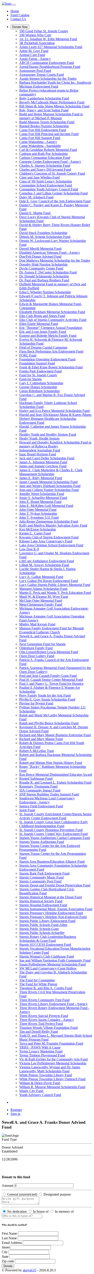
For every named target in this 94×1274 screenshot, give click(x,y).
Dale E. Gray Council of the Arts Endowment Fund (55, 201)
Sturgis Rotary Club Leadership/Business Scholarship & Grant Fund (47, 938)
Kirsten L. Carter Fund (35, 533)
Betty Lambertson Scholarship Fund (44, 98)
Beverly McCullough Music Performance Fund (51, 102)
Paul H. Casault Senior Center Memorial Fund (51, 679)
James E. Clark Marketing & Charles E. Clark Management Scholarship (50, 472)
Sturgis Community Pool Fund (40, 881)
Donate (7, 1266)
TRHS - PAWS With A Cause (40, 1047)
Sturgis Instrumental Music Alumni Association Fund (55, 909)
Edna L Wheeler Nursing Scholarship (45, 292)
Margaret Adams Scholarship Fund (43, 589)
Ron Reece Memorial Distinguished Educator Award (55, 774)
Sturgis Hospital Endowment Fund (43, 905)
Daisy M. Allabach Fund (36, 197)
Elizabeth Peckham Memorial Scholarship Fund (52, 312)
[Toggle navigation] (14, 4)
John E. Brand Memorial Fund (40, 502)
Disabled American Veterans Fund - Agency (49, 252)
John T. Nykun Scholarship (38, 513)
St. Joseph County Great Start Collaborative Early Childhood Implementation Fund (53, 824)
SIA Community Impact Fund (39, 790)
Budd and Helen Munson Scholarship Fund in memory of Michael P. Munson (51, 116)
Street (6, 1247)
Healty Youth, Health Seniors (39, 438)
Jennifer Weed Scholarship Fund (41, 494)
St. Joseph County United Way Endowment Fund (53, 834)
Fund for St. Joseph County (38, 375)
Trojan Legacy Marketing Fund (41, 1051)
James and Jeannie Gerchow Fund (42, 466)
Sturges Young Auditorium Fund (41, 842)
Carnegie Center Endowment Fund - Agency (50, 161)
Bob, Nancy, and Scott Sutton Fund (43, 110)
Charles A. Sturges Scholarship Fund (44, 165)
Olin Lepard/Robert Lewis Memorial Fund (48, 652)
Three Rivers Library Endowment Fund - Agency (53, 1004)
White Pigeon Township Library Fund (45, 1075)
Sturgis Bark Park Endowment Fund (44, 873)
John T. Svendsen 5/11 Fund (39, 517)
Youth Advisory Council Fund (40, 1095)
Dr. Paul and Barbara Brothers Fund (44, 280)
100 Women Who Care (35, 35)
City (5, 1252)
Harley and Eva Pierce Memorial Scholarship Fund (54, 411)
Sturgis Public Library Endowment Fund (47, 921)
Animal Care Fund (32, 55)
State (5, 1256)
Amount (7, 1185)
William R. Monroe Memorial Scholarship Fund (52, 1087)
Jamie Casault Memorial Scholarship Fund (48, 482)
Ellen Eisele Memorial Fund (38, 324)
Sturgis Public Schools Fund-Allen (43, 925)
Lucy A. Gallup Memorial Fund (41, 577)
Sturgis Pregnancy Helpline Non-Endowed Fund (53, 917)
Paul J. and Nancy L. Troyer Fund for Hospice (51, 683)
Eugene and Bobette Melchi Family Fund (47, 335)
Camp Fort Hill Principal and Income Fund (48, 134)
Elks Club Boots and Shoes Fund (42, 316)
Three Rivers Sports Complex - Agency (46, 1020)
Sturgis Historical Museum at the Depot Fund (50, 897)
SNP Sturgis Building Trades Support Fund (49, 794)
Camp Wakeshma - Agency (38, 142)
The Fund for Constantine (37, 980)
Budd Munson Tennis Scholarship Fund (46, 122)
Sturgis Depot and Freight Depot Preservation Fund (54, 885)
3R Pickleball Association (37, 43)
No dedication (17, 1211)
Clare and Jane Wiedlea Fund (39, 177)
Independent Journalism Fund (39, 450)
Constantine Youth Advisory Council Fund (48, 189)
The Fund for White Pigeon (38, 984)
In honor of (41, 1211)
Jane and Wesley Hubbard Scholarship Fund (49, 486)
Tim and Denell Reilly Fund (38, 1031)
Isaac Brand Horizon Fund (37, 454)
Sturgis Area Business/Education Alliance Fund (52, 861)
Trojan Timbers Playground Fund (42, 1055)
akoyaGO (29, 1270)
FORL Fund (27, 355)
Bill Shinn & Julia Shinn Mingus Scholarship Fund (54, 106)
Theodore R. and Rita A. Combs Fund (45, 988)
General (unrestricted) (22, 1194)
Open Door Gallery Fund (36, 656)
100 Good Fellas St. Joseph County (43, 31)
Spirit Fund (27, 810)
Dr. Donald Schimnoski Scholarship (44, 276)
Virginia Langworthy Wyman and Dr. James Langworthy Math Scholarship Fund (49, 1069)
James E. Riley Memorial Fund (40, 478)
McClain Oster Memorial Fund (40, 600)
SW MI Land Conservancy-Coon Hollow (48, 968)
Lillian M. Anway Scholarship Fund (44, 565)
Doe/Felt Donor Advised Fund (40, 256)
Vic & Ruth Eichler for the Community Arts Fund (53, 1059)
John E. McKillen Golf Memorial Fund (46, 505)
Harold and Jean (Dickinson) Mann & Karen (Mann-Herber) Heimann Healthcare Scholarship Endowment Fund (55, 418)
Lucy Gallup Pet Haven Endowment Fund (48, 581)
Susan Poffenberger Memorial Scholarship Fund (52, 964)
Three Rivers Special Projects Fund (43, 1016)
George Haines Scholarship (38, 387)
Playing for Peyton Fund (36, 703)
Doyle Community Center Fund (41, 268)
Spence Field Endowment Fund (41, 806)
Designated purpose (57, 1194)
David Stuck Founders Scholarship (43, 233)
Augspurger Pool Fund (35, 70)
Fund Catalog (19, 15)
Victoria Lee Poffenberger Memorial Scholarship (52, 1063)
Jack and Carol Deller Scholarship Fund (46, 458)
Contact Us (18, 19)
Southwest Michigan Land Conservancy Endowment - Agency (47, 800)
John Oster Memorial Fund (37, 509)
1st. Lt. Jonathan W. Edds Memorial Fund (48, 39)
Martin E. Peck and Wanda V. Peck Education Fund (55, 592)
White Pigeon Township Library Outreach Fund (52, 1079)
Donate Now (20, 27)
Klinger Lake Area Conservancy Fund (45, 541)
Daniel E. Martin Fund (34, 213)
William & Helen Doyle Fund (39, 1083)
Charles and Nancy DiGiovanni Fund (45, 169)
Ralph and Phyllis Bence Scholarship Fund (48, 723)
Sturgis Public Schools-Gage (39, 929)
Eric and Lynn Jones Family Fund (42, 331)
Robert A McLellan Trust (36, 751)
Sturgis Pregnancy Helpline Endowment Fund (51, 913)
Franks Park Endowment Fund (40, 371)
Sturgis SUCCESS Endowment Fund (45, 944)
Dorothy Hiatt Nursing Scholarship (43, 264)
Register (16, 1110)
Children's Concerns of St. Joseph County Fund (52, 173)
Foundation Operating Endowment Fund (47, 359)
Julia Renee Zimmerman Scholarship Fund (48, 521)
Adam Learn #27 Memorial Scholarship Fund (50, 47)
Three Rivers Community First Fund (44, 1000)
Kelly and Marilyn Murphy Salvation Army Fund (53, 525)
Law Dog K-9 (29, 549)
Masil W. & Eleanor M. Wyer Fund (43, 596)
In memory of (64, 1211)
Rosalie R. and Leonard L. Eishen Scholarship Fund (55, 782)
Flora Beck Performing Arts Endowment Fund (51, 351)
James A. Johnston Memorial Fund (43, 462)
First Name (9, 1233)
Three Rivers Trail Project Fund (41, 1024)
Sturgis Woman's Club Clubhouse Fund (46, 956)
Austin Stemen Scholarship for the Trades (48, 78)
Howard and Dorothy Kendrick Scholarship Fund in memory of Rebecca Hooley (55, 444)
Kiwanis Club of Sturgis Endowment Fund (48, 537)
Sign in (15, 1114)
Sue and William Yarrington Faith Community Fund (55, 960)
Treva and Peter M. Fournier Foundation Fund (51, 1043)
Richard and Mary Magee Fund (41, 739)
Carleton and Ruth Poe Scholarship (43, 154)
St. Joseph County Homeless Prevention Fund (51, 830)
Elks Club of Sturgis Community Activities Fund (52, 320)
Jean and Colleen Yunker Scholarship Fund (49, 490)
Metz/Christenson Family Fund (40, 604)
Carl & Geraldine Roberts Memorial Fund (48, 150)
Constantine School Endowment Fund (45, 185)
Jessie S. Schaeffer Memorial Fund (43, 498)
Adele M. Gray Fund (33, 51)
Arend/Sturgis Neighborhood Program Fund (49, 67)
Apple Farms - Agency (35, 59)
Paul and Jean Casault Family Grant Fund (48, 676)
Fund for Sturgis (30, 379)
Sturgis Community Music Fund (41, 877)
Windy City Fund (31, 1091)
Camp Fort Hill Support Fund (39, 138)
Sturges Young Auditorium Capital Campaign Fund (54, 838)
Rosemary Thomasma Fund (38, 786)
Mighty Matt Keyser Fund (37, 624)
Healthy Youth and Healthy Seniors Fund (47, 434)
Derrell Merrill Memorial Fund (40, 248)
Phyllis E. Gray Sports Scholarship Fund (47, 699)
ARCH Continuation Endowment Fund (46, 63)
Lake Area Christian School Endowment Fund (51, 545)
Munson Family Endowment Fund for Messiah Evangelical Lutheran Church (51, 630)
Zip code (8, 1261)
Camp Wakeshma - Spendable (40, 146)
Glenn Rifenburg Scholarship (39, 391)
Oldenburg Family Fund (36, 648)
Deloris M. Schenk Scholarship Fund (44, 237)
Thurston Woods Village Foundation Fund (48, 1027)
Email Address (12, 1243)
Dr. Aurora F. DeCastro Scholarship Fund (48, 272)
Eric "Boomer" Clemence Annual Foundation (50, 328)
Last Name (9, 1238)
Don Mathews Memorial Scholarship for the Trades (54, 260)
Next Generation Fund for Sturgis (42, 644)
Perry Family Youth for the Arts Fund (45, 695)
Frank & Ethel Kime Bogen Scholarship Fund (51, 367)
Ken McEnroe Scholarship (37, 529)
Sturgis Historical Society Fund (40, 901)
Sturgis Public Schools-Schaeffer (41, 933)
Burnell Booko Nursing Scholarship (44, 126)
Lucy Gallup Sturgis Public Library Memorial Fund (54, 585)
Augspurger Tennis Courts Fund (41, 74)
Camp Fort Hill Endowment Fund (42, 130)
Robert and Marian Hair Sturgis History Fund (50, 763)
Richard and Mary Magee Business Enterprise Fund (55, 735)
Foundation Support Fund (37, 363)
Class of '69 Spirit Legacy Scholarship (45, 181)
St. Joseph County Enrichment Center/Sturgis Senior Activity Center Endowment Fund (55, 816)
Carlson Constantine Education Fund (44, 157)
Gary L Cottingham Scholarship (41, 383)
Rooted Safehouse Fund (35, 778)
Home (14, 11)
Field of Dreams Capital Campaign (43, 347)
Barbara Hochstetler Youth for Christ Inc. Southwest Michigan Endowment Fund (55, 84)
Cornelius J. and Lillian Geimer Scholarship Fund (53, 193)
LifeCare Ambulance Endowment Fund (46, 561)
